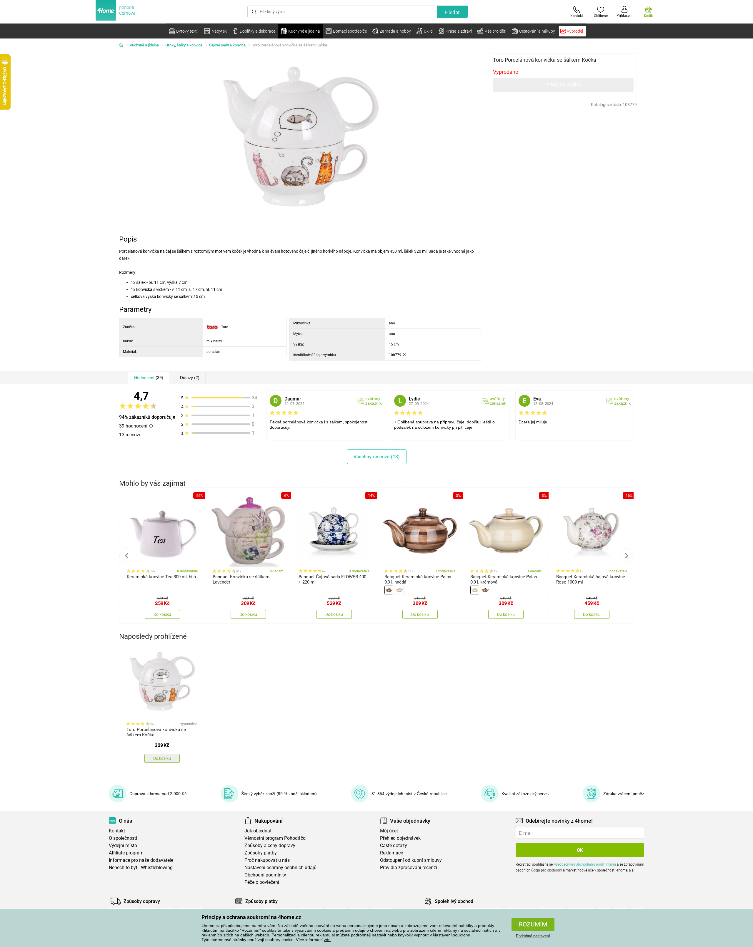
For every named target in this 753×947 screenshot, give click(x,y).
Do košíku (162, 614)
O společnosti (123, 838)
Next (626, 555)
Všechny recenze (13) (377, 457)
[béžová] (399, 590)
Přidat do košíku (563, 84)
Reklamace (391, 853)
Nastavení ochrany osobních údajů (280, 867)
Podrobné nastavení (533, 936)
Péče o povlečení (261, 882)
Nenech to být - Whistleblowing (141, 867)
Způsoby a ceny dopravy (269, 845)
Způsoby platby (260, 853)
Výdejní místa (123, 845)
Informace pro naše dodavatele (141, 860)
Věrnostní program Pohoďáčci (275, 838)
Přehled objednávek (400, 838)
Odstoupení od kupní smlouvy (411, 860)
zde (327, 939)
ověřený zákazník (373, 400)
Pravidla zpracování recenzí (408, 867)
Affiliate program (126, 853)
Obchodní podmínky (265, 875)
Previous (126, 555)
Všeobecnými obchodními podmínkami (585, 864)
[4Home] (123, 45)
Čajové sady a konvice (227, 45)
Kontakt (117, 831)
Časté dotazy (393, 845)
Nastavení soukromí (451, 935)
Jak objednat (257, 831)
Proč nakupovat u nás (267, 860)
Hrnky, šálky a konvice (183, 45)
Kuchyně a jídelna (144, 45)
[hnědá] (389, 590)
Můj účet (389, 831)
